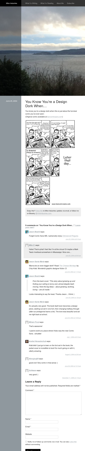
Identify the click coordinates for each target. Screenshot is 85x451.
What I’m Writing (31, 3)
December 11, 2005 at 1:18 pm (71, 378)
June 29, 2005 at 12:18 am (73, 366)
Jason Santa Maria (36, 261)
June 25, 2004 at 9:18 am (73, 239)
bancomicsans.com (54, 116)
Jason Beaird (34, 231)
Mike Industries (11, 3)
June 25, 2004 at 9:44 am (73, 255)
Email (28, 426)
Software (32, 370)
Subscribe (70, 3)
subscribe (73, 441)
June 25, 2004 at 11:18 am (73, 272)
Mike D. (32, 245)
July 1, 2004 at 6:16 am (74, 337)
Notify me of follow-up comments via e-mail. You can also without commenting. (51, 442)
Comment (29, 390)
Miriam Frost (34, 322)
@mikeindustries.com (43, 213)
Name (28, 419)
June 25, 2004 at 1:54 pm (73, 297)
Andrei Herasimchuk (37, 341)
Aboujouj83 (34, 358)
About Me (60, 3)
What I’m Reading (47, 3)
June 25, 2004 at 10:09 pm (73, 318)
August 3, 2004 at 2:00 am (73, 354)
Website (28, 434)
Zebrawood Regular (70, 236)
